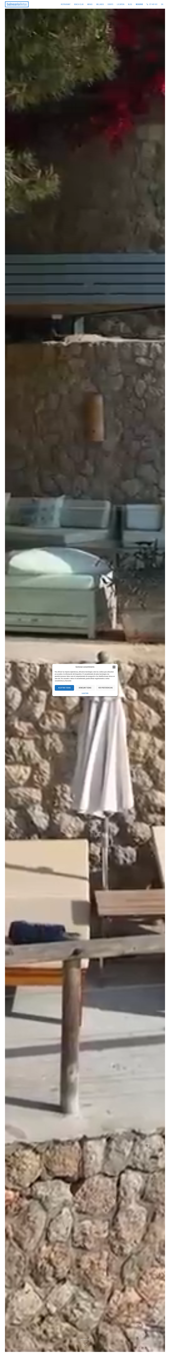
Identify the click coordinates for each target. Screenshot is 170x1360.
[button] (114, 667)
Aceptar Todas (64, 688)
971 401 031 (153, 4)
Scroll (85, 1339)
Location (120, 4)
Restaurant (65, 4)
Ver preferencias (105, 688)
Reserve (139, 4)
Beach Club (79, 4)
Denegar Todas (85, 688)
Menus (89, 4)
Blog (130, 4)
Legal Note (85, 693)
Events (110, 4)
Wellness (100, 4)
